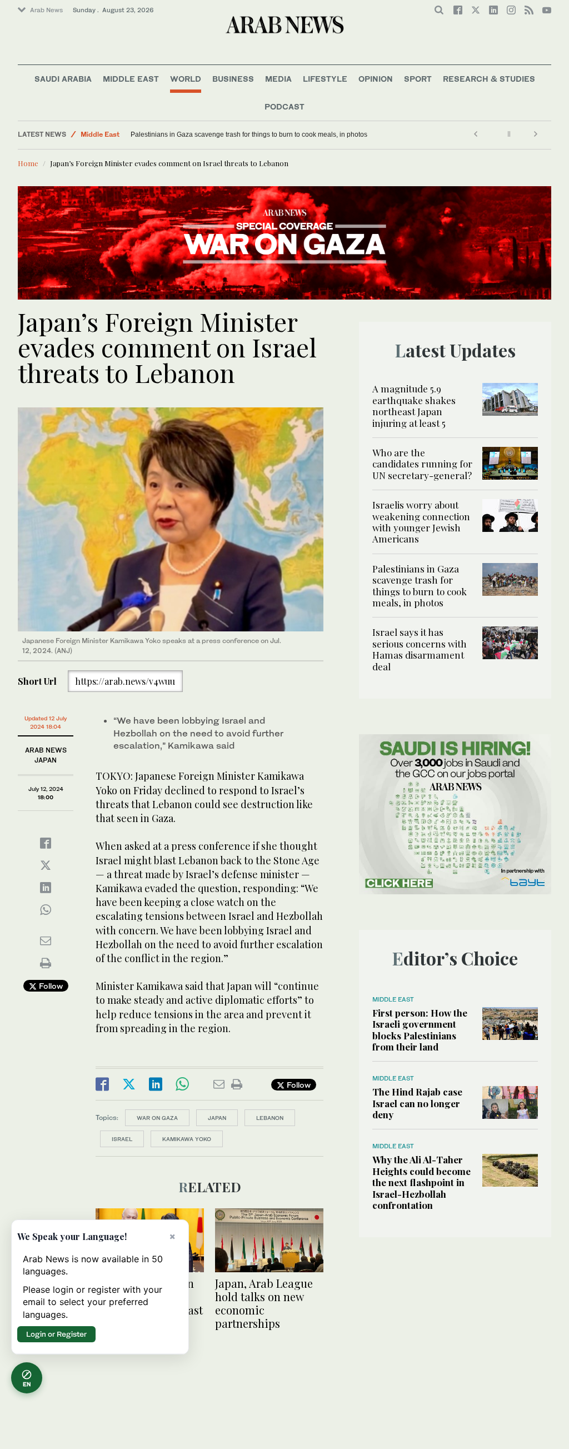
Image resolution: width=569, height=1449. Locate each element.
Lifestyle (325, 78)
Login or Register (56, 1334)
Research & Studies (489, 78)
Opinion (375, 78)
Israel (122, 1139)
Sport (418, 78)
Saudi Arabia (63, 78)
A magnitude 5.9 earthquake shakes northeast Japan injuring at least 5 (414, 405)
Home (28, 163)
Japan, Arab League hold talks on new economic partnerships (264, 1303)
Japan (217, 1117)
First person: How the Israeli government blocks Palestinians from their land (419, 1030)
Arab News (46, 10)
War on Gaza (157, 1117)
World (185, 78)
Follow (50, 985)
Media (278, 78)
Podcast (284, 106)
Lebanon (269, 1117)
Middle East (131, 78)
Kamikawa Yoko (186, 1139)
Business (233, 78)
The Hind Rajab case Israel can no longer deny (417, 1103)
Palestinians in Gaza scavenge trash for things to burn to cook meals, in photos (419, 585)
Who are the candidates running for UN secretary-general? (422, 463)
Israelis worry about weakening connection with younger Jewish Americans (421, 522)
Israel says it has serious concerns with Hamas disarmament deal (229, 134)
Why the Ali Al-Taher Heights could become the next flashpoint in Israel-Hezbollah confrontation (421, 1182)
